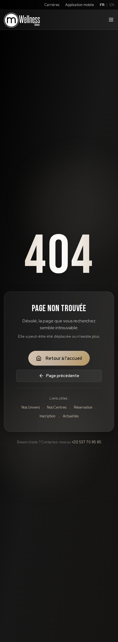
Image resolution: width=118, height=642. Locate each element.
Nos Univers (30, 407)
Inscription (47, 416)
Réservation (83, 407)
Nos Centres (56, 407)
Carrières (51, 4)
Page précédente (62, 375)
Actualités (70, 416)
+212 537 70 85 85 (86, 442)
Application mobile (79, 4)
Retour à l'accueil (64, 358)
